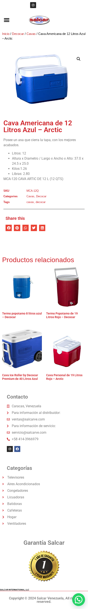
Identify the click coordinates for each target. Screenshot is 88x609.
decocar (40, 202)
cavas (30, 202)
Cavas (31, 34)
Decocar (18, 34)
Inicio (5, 34)
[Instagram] (33, 5)
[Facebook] (17, 449)
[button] (6, 19)
